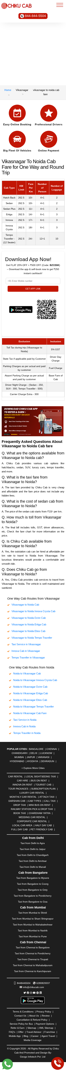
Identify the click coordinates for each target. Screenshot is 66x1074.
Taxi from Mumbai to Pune (33, 936)
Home (7, 90)
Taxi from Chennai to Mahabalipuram (32, 965)
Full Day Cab (19, 829)
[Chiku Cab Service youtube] (34, 993)
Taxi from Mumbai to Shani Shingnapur (32, 918)
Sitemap (31, 1028)
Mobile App (15, 1036)
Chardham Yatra (39, 813)
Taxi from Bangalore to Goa (32, 901)
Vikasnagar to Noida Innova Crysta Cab (33, 611)
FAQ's (12, 1032)
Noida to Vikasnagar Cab (27, 673)
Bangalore (36, 749)
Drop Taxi (19, 805)
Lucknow (46, 753)
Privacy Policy (43, 1011)
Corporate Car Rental (32, 821)
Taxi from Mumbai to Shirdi (32, 912)
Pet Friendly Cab (41, 829)
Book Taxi (19, 813)
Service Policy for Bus (21, 1023)
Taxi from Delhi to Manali (32, 867)
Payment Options (45, 1023)
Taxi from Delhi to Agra (32, 843)
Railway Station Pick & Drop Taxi (32, 809)
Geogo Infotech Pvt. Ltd (32, 1056)
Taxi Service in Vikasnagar (26, 644)
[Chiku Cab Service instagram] (31, 993)
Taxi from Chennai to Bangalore (33, 947)
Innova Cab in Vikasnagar (26, 650)
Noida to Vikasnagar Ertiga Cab (30, 693)
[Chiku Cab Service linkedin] (41, 993)
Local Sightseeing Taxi (41, 776)
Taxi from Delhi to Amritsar (33, 861)
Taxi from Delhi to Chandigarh (33, 855)
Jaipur (31, 757)
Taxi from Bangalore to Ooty (33, 889)
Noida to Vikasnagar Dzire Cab (30, 686)
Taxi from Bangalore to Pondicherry (32, 895)
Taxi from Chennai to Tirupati (32, 959)
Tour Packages (18, 788)
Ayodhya (32, 761)
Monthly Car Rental (23, 796)
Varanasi (43, 757)
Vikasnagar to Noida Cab (25, 604)
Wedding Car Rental (32, 817)
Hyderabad (17, 761)
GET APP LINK (33, 288)
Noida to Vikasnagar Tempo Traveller (33, 706)
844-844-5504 (35, 16)
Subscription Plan (43, 788)
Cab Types (34, 801)
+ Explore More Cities (33, 768)
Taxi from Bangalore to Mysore (32, 878)
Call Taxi (50, 801)
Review (46, 1015)
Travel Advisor (33, 1032)
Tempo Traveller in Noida (26, 733)
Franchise (49, 1032)
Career (35, 1036)
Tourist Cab (43, 784)
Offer (21, 1032)
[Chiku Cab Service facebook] (28, 993)
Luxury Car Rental (31, 792)
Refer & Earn (18, 1028)
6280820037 (43, 983)
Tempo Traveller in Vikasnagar (28, 657)
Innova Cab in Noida (24, 726)
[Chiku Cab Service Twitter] (25, 993)
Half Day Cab (43, 825)
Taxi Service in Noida (24, 719)
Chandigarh (19, 753)
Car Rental (15, 776)
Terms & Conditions (23, 1011)
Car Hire (22, 780)
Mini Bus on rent (40, 805)
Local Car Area (22, 825)
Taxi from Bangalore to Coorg (32, 884)
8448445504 (23, 983)
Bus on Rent (39, 780)
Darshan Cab (16, 801)
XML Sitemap (46, 1028)
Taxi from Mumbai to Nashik (33, 930)
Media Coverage (32, 1040)
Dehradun (47, 761)
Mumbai (19, 757)
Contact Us (20, 1015)
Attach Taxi (46, 796)
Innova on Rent (22, 784)
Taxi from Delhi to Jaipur (33, 849)
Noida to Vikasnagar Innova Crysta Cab (35, 680)
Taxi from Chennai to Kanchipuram (32, 971)
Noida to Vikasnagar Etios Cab (30, 699)
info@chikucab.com (33, 987)
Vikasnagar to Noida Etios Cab (28, 631)
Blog (26, 1036)
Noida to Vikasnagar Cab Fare (30, 713)
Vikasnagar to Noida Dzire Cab (29, 617)
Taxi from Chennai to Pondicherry (32, 953)
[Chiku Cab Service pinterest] (37, 993)
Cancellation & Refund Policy (32, 1019)
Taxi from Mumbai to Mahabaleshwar (32, 924)
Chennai (51, 749)
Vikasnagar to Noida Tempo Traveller (32, 637)
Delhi (33, 753)
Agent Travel (48, 1036)
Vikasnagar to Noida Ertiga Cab (29, 624)
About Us (34, 1015)
